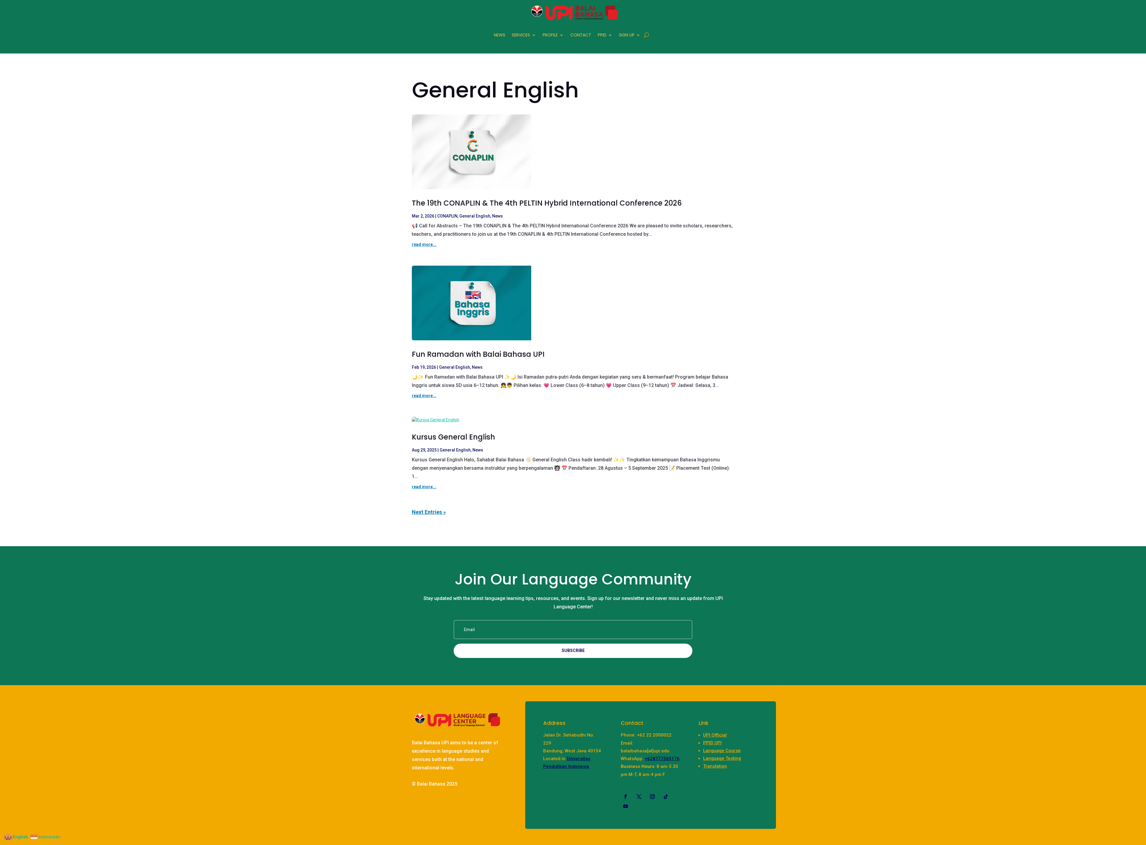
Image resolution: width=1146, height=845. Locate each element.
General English (474, 216)
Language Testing (722, 758)
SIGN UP (626, 35)
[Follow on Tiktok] (666, 796)
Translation (715, 766)
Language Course (722, 750)
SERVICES (521, 35)
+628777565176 (662, 758)
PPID (602, 35)
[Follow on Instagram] (652, 796)
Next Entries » (429, 512)
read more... (424, 244)
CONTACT (580, 35)
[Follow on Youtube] (625, 806)
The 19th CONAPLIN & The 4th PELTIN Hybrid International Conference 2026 (547, 203)
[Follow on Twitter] (639, 796)
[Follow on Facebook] (625, 796)
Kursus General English (453, 437)
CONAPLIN (447, 216)
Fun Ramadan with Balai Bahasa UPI (478, 354)
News (497, 216)
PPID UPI (712, 743)
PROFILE (550, 35)
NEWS (499, 35)
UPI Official (715, 735)
